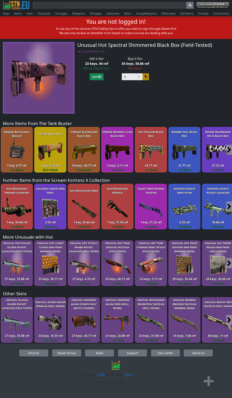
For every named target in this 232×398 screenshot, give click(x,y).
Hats (29, 13)
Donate (203, 13)
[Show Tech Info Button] (209, 381)
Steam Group (66, 353)
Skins (127, 13)
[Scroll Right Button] (229, 149)
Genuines (112, 13)
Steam (128, 375)
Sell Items (187, 13)
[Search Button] (190, 5)
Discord (33, 353)
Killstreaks (168, 13)
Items (18, 13)
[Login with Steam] (212, 5)
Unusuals (44, 13)
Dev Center (165, 353)
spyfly (101, 375)
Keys (6, 13)
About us (198, 353)
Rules (99, 353)
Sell (95, 77)
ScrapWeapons (146, 13)
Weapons (78, 13)
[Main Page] (16, 5)
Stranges (61, 13)
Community (221, 13)
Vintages (96, 13)
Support (132, 353)
